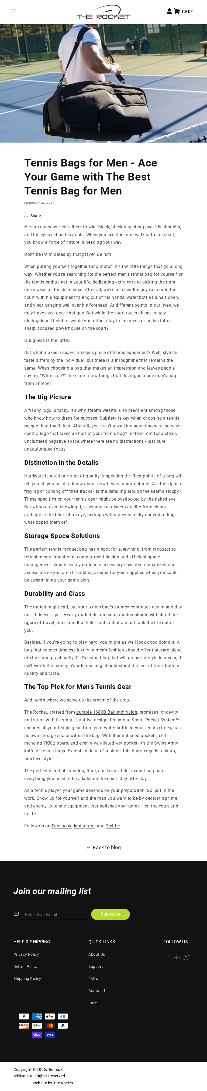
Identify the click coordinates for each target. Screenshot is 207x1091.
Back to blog (107, 847)
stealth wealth (101, 410)
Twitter (113, 825)
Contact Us (98, 991)
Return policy (25, 966)
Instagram (84, 825)
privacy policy (26, 954)
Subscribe (110, 914)
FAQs (93, 978)
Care (92, 1003)
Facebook (62, 825)
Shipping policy (27, 978)
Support (95, 966)
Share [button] (35, 216)
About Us (96, 954)
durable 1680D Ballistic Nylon (106, 712)
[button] (13, 12)
